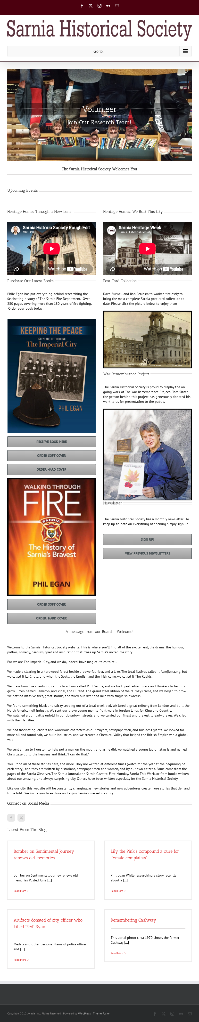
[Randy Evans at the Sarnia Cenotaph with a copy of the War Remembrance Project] (147, 411)
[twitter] (21, 818)
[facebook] (11, 818)
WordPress (84, 1013)
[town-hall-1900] (147, 313)
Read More (20, 891)
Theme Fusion (101, 1013)
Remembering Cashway (133, 920)
